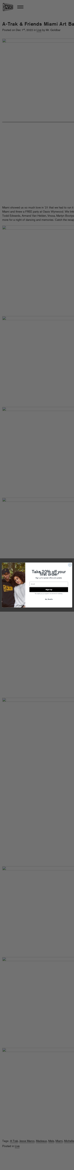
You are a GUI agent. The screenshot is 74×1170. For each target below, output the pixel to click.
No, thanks (49, 599)
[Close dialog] (69, 564)
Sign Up (48, 589)
